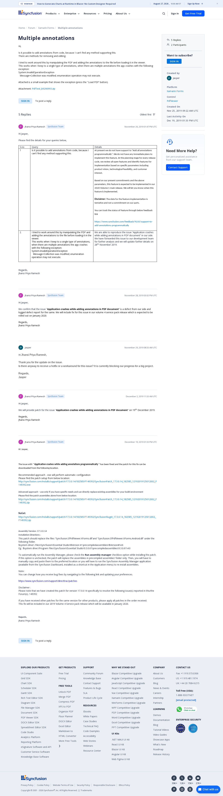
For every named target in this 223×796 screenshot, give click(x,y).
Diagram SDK (28, 702)
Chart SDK (26, 683)
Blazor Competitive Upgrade (127, 673)
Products (51, 13)
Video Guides (160, 734)
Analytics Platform (30, 737)
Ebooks (87, 711)
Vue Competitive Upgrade (125, 693)
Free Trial (64, 673)
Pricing (108, 13)
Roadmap (158, 749)
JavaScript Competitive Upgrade (128, 683)
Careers (157, 693)
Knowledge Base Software (35, 756)
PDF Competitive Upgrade (125, 712)
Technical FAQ (90, 726)
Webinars (88, 745)
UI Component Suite (31, 673)
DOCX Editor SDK (30, 722)
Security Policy (83, 785)
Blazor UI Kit (118, 749)
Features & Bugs (92, 688)
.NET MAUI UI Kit (121, 739)
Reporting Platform (31, 742)
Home (21, 27)
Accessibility (89, 736)
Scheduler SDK (28, 688)
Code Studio (27, 732)
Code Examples (91, 731)
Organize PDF (66, 711)
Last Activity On (176, 116)
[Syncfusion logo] (30, 12)
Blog (155, 683)
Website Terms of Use (63, 785)
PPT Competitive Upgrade (125, 727)
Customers (159, 678)
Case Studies (90, 721)
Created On (173, 106)
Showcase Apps (161, 739)
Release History (161, 754)
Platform (172, 87)
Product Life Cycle (92, 697)
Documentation (161, 719)
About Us (121, 13)
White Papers (90, 716)
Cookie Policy (43, 785)
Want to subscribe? (180, 55)
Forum (31, 27)
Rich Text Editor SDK (32, 697)
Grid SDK (25, 678)
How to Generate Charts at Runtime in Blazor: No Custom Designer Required (76, 3)
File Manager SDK (30, 707)
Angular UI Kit (119, 754)
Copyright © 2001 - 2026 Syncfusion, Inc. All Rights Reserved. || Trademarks (56, 790)
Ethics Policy (124, 785)
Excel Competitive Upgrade (126, 722)
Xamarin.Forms (46, 27)
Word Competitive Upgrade (126, 717)
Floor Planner (66, 716)
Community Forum (93, 673)
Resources (90, 13)
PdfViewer (172, 100)
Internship (158, 697)
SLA (85, 693)
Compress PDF (67, 701)
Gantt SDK (26, 693)
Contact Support (178, 167)
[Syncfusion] (34, 777)
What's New (159, 744)
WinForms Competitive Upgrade (128, 702)
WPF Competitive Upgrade (126, 707)
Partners (157, 702)
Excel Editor (65, 726)
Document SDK (29, 712)
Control (171, 96)
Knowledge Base (92, 678)
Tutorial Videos (161, 729)
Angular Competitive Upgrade (127, 678)
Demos (157, 715)
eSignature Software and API (36, 746)
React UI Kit (118, 744)
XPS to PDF (65, 706)
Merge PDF (65, 696)
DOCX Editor (65, 721)
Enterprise (70, 13)
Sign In (175, 13)
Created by (173, 73)
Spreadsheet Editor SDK (33, 727)
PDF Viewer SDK (29, 717)
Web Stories (89, 740)
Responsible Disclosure (104, 785)
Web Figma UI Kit (121, 759)
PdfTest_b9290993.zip (43, 88)
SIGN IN (25, 100)
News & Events (161, 688)
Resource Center (92, 750)
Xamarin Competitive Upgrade (127, 697)
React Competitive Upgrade (126, 688)
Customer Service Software (35, 751)
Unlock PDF (65, 691)
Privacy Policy (27, 785)
